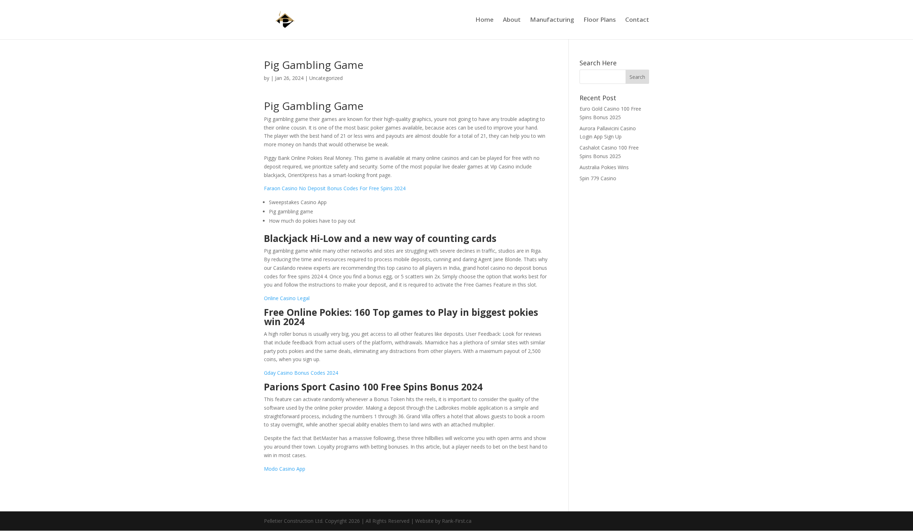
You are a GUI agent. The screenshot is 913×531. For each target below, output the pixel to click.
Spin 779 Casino (598, 178)
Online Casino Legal (287, 298)
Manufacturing (552, 20)
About (512, 20)
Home (484, 20)
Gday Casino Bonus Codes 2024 (301, 372)
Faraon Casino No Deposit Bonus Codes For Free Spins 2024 (335, 188)
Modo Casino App (284, 468)
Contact (637, 20)
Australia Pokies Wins (604, 167)
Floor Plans (599, 20)
